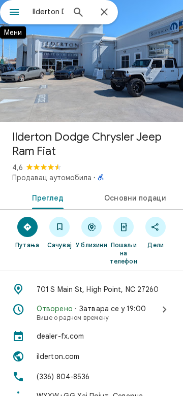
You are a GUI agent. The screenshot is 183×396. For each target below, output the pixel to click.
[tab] (46, 197)
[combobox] (48, 12)
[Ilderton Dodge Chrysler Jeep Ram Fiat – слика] (91, 61)
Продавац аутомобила (52, 177)
